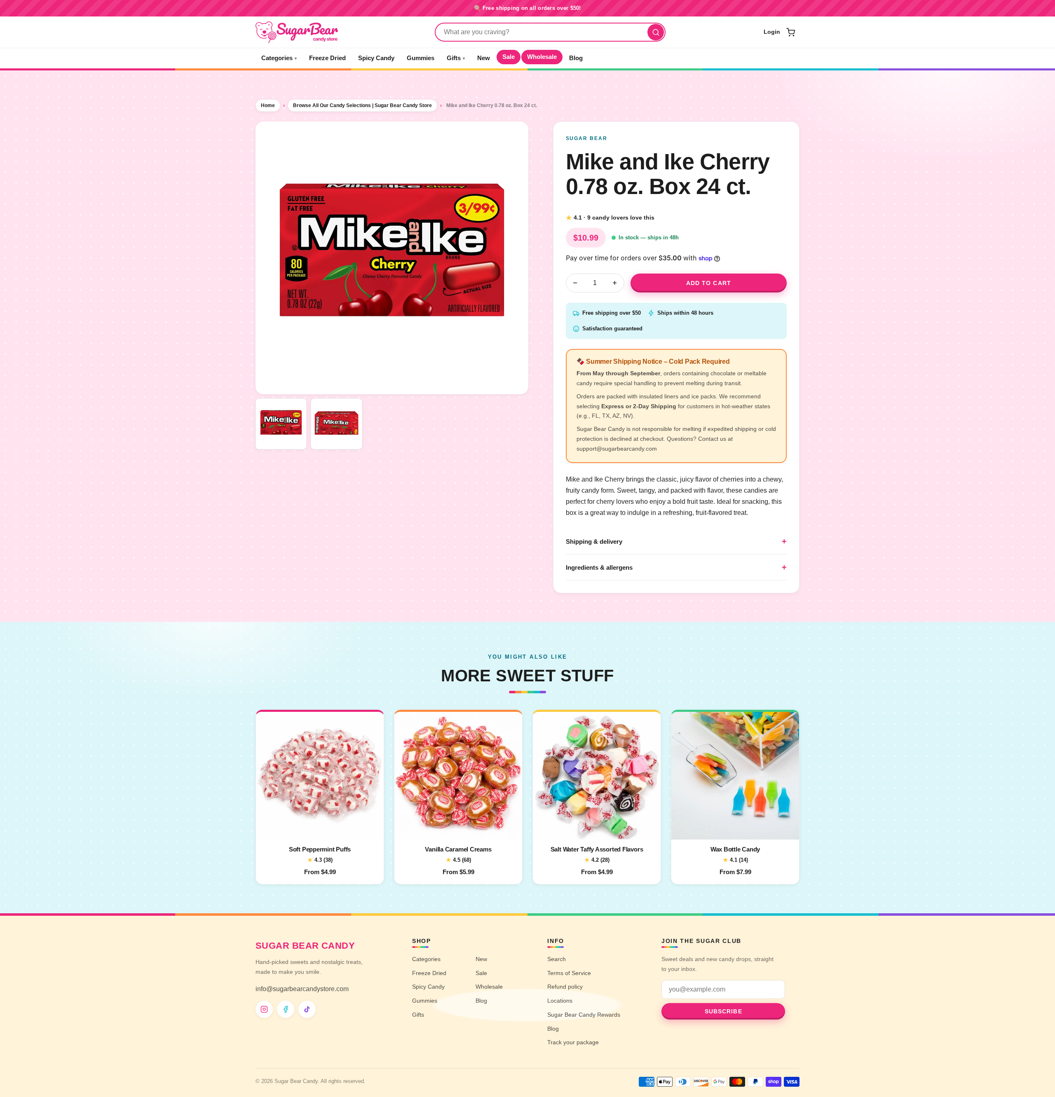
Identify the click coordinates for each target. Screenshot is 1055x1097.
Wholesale (542, 57)
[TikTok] (307, 1009)
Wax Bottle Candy (735, 849)
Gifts (456, 58)
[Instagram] (264, 1009)
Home (268, 105)
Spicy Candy (376, 58)
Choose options (319, 828)
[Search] (655, 32)
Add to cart (708, 283)
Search (556, 959)
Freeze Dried (327, 58)
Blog (576, 58)
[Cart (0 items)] (790, 32)
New (483, 58)
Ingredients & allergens (599, 567)
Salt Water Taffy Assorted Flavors (597, 849)
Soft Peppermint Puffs (320, 849)
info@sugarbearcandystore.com (302, 988)
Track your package (573, 1042)
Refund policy (565, 986)
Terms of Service (569, 973)
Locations (559, 1000)
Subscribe (723, 1011)
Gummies (420, 58)
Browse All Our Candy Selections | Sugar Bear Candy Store (362, 105)
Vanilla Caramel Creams (458, 849)
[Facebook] (285, 1009)
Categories (279, 58)
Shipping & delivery (594, 541)
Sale (508, 57)
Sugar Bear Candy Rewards (583, 1014)
